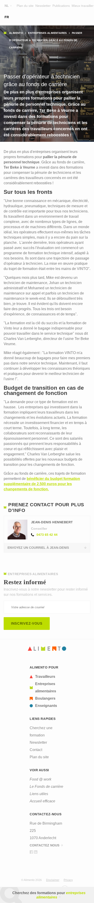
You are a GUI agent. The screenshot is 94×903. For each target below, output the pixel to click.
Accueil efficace (42, 801)
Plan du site (25, 5)
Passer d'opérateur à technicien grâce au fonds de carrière (45, 40)
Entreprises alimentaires (47, 33)
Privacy (68, 880)
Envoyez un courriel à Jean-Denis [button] (38, 547)
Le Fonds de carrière (46, 786)
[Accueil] (47, 648)
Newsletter (43, 5)
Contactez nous (44, 845)
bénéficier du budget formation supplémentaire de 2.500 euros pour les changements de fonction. (42, 484)
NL (7, 5)
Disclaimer (52, 880)
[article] (47, 676)
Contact (36, 750)
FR (7, 17)
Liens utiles (39, 794)
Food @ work (40, 779)
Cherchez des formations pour (49, 895)
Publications (61, 5)
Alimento (16, 33)
